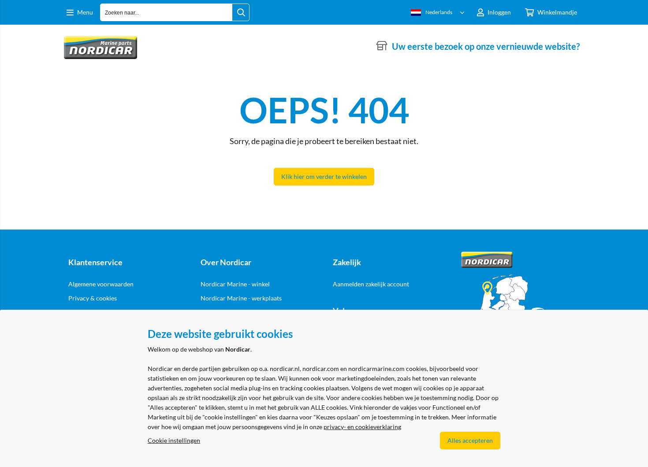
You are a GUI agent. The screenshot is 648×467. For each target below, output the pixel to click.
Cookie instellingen (174, 440)
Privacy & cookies (92, 298)
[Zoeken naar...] (241, 12)
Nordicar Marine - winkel (235, 284)
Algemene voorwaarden (101, 284)
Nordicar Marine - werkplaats (241, 298)
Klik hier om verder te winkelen (324, 176)
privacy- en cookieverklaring (362, 426)
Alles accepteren (470, 440)
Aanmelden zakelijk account (371, 284)
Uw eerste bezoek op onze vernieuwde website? (486, 46)
